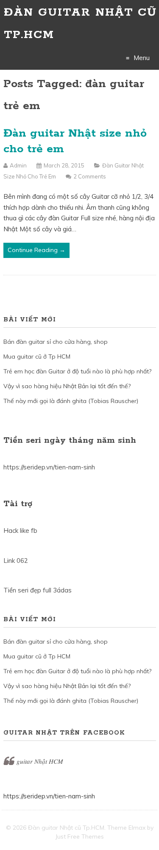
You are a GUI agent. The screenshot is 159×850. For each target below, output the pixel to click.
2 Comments (89, 176)
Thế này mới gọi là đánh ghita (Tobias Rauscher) (70, 401)
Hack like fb (20, 530)
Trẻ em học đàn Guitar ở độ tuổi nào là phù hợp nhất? (77, 371)
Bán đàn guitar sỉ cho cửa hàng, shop (55, 341)
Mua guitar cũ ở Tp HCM (36, 356)
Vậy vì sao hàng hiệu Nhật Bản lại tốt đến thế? (67, 386)
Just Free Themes (79, 836)
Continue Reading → (36, 250)
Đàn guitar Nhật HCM (33, 761)
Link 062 (15, 561)
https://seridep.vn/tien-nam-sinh (49, 467)
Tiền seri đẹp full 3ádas (37, 590)
